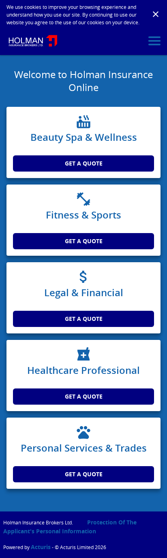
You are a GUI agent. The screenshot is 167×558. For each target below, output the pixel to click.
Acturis (41, 547)
